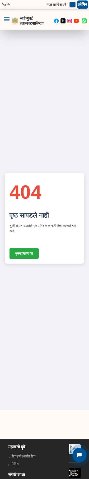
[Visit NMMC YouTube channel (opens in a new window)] (76, 21)
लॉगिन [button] (82, 4)
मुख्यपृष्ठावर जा (24, 253)
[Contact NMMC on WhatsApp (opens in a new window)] (84, 21)
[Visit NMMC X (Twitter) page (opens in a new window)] (63, 21)
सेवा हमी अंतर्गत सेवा (24, 456)
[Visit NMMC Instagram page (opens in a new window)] (70, 21)
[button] (7, 21)
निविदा (16, 464)
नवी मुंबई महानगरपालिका (31, 21)
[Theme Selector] (72, 5)
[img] (15, 21)
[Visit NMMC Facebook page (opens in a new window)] (56, 21)
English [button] (6, 4)
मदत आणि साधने (56, 4)
